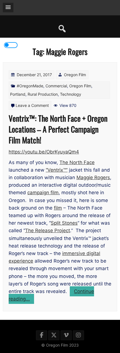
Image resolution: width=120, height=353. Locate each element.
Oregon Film (75, 74)
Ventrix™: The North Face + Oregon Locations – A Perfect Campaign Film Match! (58, 129)
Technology (70, 94)
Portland (17, 94)
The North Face (77, 162)
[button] (8, 7)
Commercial (56, 85)
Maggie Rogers (93, 177)
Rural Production (43, 94)
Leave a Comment (32, 105)
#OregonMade (30, 85)
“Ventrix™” (57, 170)
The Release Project (47, 230)
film (58, 208)
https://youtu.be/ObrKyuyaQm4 (44, 152)
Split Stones (64, 223)
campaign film (43, 192)
